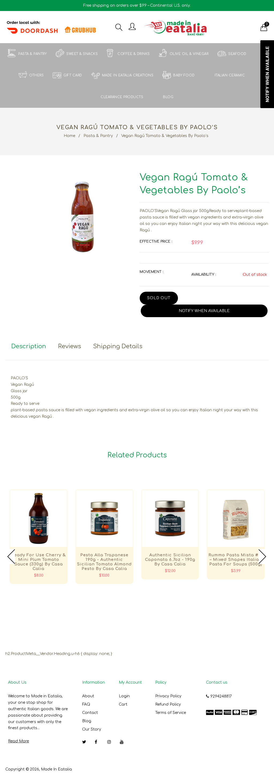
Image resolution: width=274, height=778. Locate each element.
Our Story (91, 729)
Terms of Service (170, 713)
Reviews (69, 346)
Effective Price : (156, 241)
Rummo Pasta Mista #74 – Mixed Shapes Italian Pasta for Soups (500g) (235, 559)
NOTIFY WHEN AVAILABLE (204, 311)
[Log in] (132, 27)
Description (28, 346)
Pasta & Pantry (98, 136)
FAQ (86, 704)
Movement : (151, 272)
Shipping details (117, 346)
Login (124, 696)
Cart (123, 704)
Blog (86, 721)
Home (69, 136)
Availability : (203, 274)
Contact (90, 713)
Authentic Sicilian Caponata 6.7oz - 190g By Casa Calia (170, 559)
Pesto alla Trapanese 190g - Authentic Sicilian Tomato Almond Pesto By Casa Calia (104, 562)
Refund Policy (168, 704)
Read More (18, 741)
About (88, 696)
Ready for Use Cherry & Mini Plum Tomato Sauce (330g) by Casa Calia (38, 562)
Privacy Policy (168, 696)
